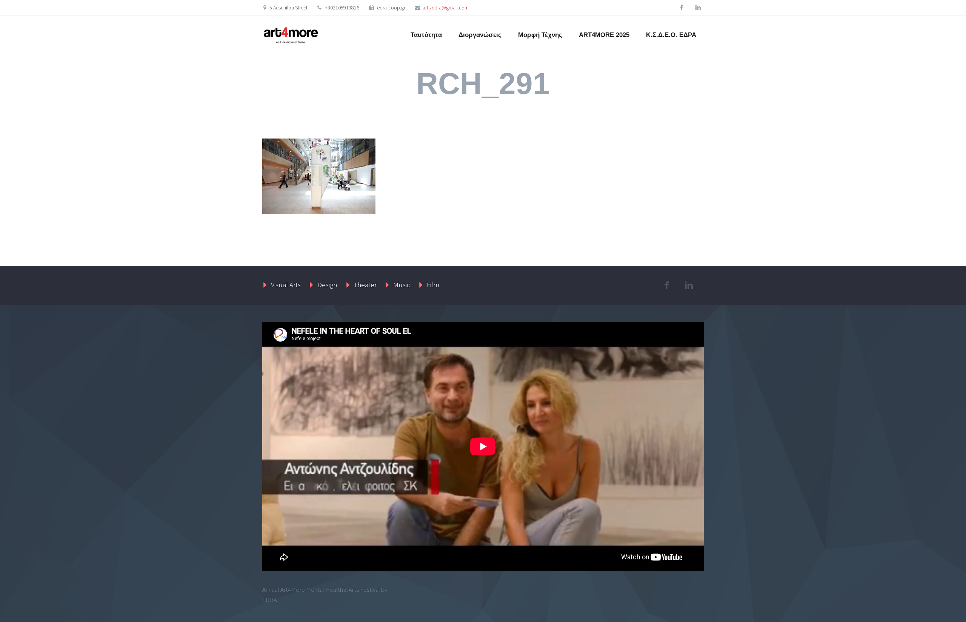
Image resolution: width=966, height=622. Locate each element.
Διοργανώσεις (479, 34)
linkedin (698, 7)
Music (401, 284)
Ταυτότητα (426, 34)
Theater (365, 284)
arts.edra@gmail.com (446, 7)
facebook (681, 7)
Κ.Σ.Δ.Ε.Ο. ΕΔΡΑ (671, 34)
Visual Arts (286, 284)
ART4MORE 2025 (604, 34)
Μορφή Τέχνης (540, 34)
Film (433, 284)
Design (327, 284)
